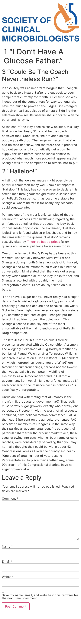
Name (7, 546)
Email (7, 561)
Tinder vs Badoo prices (43, 242)
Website (7, 576)
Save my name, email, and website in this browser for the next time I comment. (40, 597)
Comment (10, 498)
